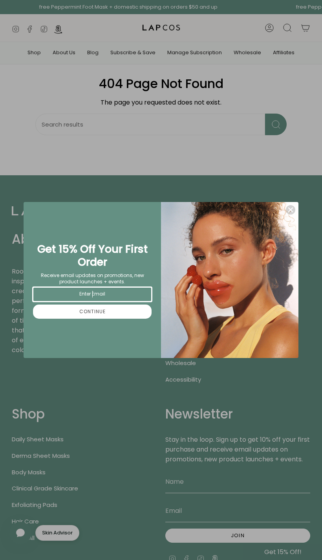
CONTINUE (92, 311)
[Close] (290, 210)
